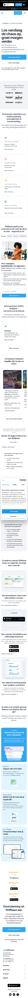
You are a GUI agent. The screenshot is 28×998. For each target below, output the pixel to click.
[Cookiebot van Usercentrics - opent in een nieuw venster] (19, 480)
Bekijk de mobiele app (7, 654)
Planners (16, 236)
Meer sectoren (14, 348)
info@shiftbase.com (8, 958)
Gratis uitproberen (14, 57)
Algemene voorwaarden (14, 989)
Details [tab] (14, 484)
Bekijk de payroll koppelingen (8, 694)
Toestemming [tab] (5, 484)
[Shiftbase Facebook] (17, 994)
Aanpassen (13, 516)
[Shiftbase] (2, 13)
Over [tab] (23, 484)
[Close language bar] (24, 5)
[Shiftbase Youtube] (10, 994)
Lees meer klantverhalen (14, 419)
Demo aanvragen (14, 63)
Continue (18, 4)
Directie (10, 236)
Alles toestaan (14, 511)
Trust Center (14, 991)
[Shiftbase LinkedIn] (14, 994)
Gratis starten (13, 442)
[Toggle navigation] (25, 13)
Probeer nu (18, 13)
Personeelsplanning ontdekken (9, 605)
